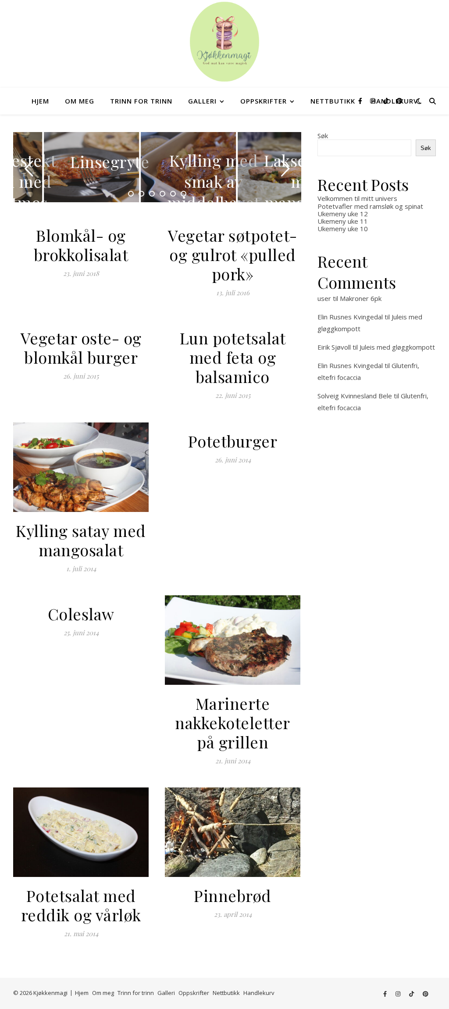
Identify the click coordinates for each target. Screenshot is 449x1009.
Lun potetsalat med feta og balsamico (233, 357)
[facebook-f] (361, 101)
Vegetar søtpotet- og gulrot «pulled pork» (232, 254)
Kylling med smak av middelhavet (182, 181)
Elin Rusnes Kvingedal (350, 316)
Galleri (202, 101)
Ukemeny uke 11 (342, 221)
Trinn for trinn (141, 101)
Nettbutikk (332, 101)
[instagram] (373, 101)
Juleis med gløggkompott (397, 347)
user (324, 298)
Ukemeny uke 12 (342, 213)
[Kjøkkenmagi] (224, 41)
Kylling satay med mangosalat (81, 540)
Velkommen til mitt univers (357, 198)
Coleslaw (81, 613)
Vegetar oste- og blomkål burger (81, 347)
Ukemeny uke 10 (342, 228)
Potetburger (233, 440)
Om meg (79, 101)
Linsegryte (78, 161)
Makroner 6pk (360, 298)
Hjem (40, 101)
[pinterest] (399, 101)
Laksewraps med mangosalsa (276, 181)
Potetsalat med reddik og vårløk (81, 905)
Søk (322, 135)
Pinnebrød (232, 895)
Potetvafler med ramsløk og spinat (370, 206)
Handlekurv (258, 993)
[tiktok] (386, 101)
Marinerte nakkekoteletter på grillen (232, 722)
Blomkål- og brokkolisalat (81, 245)
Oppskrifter (263, 101)
